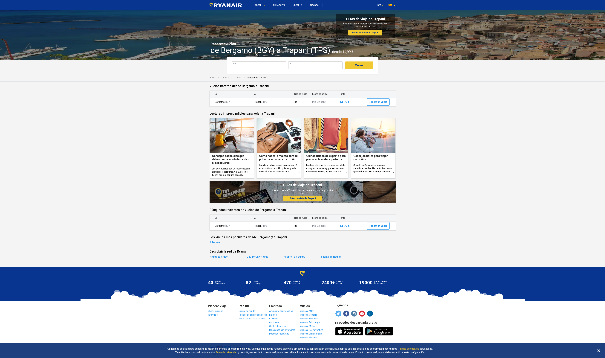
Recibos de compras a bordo (253, 315)
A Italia (238, 77)
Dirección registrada (279, 333)
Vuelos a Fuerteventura (311, 330)
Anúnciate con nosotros (281, 311)
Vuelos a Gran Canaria (311, 333)
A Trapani (215, 242)
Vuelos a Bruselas (309, 318)
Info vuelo (213, 315)
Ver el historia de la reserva (252, 318)
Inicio (212, 77)
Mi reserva (279, 4)
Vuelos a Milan (307, 311)
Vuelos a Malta (307, 326)
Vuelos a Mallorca (308, 337)
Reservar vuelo (378, 101)
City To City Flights (257, 256)
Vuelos (225, 77)
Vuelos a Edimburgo (310, 322)
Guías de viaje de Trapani (365, 32)
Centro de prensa (277, 326)
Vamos (359, 65)
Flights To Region (331, 256)
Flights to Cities (219, 256)
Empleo (273, 315)
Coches (314, 4)
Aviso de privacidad (226, 352)
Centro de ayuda (247, 311)
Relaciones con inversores (282, 330)
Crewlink (273, 318)
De (234, 64)
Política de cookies (408, 348)
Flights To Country (294, 256)
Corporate (274, 322)
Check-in (297, 4)
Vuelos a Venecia (308, 315)
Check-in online (215, 311)
